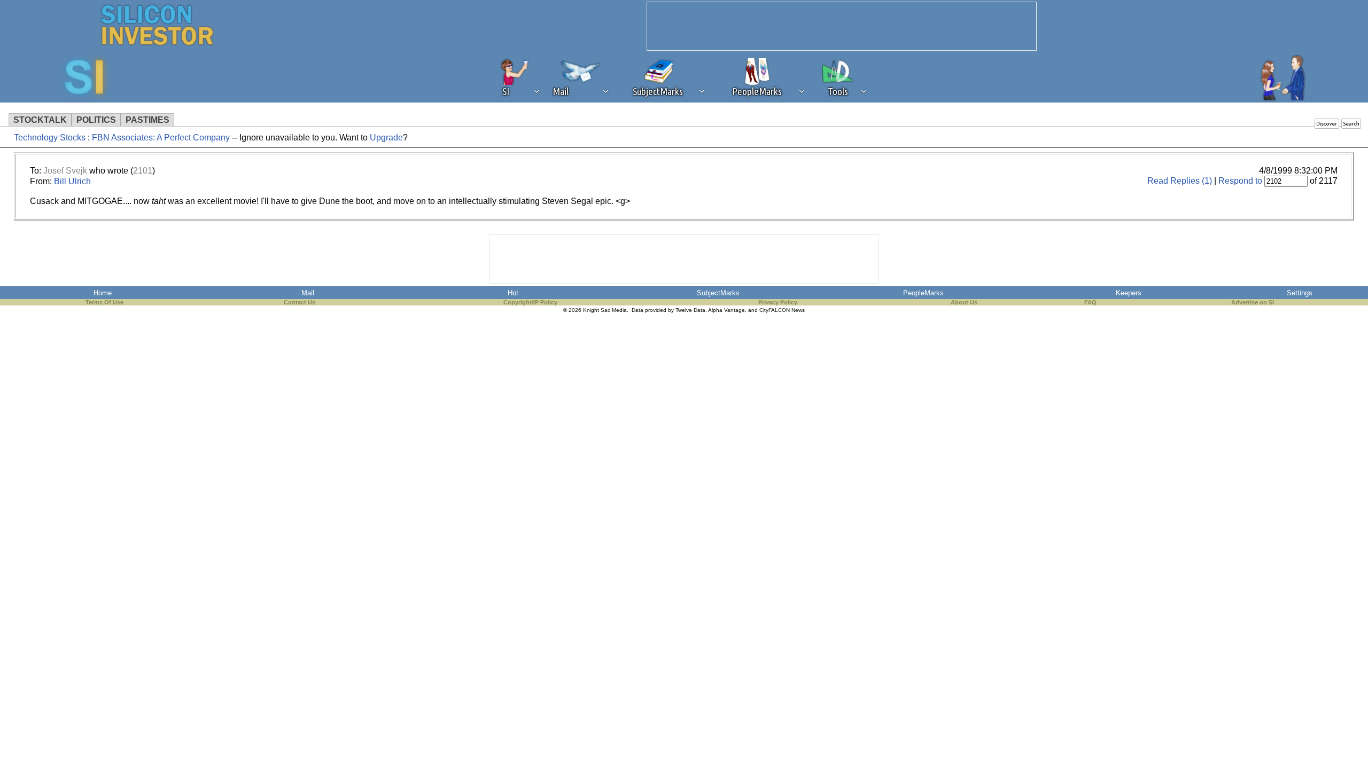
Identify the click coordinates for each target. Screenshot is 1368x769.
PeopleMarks (923, 293)
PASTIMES (147, 119)
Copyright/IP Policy (530, 302)
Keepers (1128, 293)
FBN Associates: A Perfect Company (161, 137)
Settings (1299, 293)
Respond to (1240, 180)
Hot (513, 293)
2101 (142, 170)
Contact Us (299, 302)
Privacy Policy (777, 302)
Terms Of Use (104, 302)
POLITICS (96, 119)
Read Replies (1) (1179, 180)
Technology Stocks (50, 137)
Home (103, 293)
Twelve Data (690, 310)
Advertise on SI (1252, 302)
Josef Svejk (65, 170)
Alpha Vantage (726, 310)
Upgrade (386, 137)
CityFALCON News (782, 310)
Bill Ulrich (72, 181)
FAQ (1090, 302)
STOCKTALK (40, 119)
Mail (307, 293)
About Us (964, 302)
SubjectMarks (718, 293)
